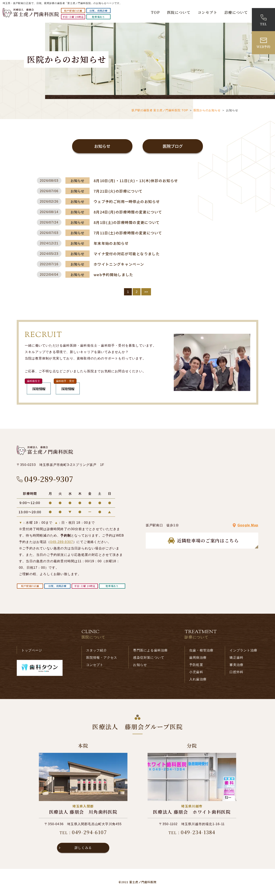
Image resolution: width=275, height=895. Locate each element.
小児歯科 (196, 672)
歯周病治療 (198, 657)
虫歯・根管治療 (201, 650)
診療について (236, 12)
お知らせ (102, 146)
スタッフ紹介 (96, 650)
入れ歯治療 (198, 679)
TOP (155, 12)
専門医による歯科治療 (150, 650)
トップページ (31, 650)
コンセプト (207, 12)
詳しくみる (83, 847)
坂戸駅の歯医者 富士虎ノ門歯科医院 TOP (159, 110)
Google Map (248, 525)
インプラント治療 (243, 650)
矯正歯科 (236, 657)
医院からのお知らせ (207, 110)
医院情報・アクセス (101, 657)
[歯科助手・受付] (68, 393)
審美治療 (236, 664)
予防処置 (196, 664)
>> (146, 292)
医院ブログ (173, 146)
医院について (178, 12)
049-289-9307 (61, 542)
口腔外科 (236, 672)
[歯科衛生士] (39, 393)
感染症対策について (148, 657)
